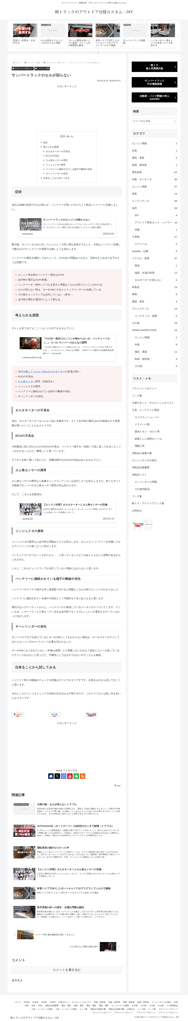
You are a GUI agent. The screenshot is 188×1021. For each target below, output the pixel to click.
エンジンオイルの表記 (144, 460)
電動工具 (140, 446)
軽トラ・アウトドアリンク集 (148, 503)
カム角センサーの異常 (57, 160)
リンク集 (137, 395)
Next (178, 36)
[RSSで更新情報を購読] (82, 776)
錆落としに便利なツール (148, 438)
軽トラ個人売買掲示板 (154, 67)
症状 (45, 142)
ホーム (18, 1002)
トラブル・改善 (43, 68)
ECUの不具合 (52, 156)
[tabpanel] (25, 35)
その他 (134, 1005)
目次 (62, 136)
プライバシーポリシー (144, 388)
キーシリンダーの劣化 (57, 173)
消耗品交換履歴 (140, 467)
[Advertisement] (67, 108)
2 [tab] (94, 52)
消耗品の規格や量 (142, 453)
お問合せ (137, 510)
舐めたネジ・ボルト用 (147, 431)
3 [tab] (98, 52)
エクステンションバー (147, 417)
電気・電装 (66, 1005)
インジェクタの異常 (56, 164)
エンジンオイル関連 (146, 481)
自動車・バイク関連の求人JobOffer (154, 97)
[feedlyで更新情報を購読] (76, 776)
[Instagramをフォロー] (63, 776)
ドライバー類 (142, 424)
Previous (9, 36)
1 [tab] (89, 52)
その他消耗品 (142, 489)
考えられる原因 (51, 147)
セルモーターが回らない (24, 68)
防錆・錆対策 (100, 1002)
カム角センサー (26, 381)
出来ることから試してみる (56, 178)
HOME (27, 1002)
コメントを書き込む (67, 969)
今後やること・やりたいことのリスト (153, 402)
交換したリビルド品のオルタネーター (44, 371)
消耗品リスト (139, 474)
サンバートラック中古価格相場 (154, 82)
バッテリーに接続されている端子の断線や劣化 (69, 169)
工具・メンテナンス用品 (145, 410)
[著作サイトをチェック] (51, 776)
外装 (176, 1002)
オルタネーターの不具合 (58, 151)
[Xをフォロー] (57, 776)
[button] (174, 121)
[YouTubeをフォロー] (70, 776)
